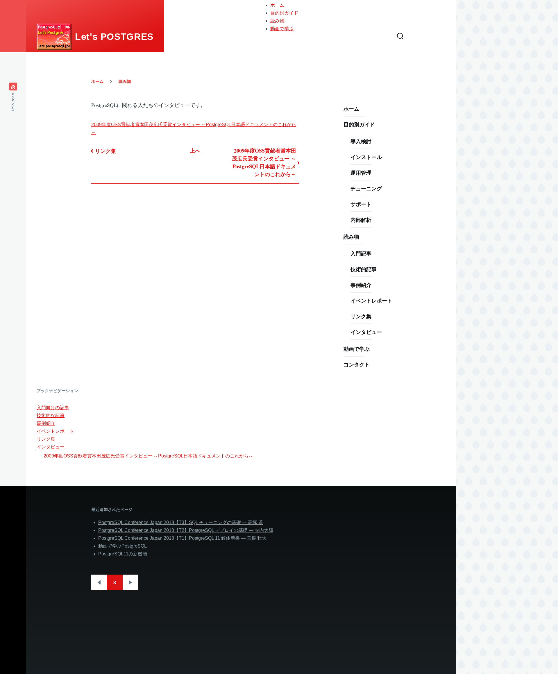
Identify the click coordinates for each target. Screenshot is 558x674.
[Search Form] (400, 36)
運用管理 (360, 172)
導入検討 (360, 141)
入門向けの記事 (53, 407)
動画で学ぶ (282, 28)
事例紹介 (360, 285)
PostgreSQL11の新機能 (122, 553)
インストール (366, 157)
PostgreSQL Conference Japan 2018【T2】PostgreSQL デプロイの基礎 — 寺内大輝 (185, 530)
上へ (195, 150)
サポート (360, 204)
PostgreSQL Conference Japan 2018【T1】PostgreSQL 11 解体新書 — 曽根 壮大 (182, 538)
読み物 (277, 20)
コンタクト (357, 364)
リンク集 (105, 151)
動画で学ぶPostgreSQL (122, 546)
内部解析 (360, 220)
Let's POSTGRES (114, 36)
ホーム (277, 5)
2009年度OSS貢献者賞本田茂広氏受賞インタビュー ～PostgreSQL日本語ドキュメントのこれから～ (264, 162)
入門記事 (360, 253)
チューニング (366, 188)
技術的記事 (363, 269)
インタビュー (366, 332)
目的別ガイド (284, 12)
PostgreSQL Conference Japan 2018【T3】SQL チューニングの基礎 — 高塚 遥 (180, 522)
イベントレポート (371, 300)
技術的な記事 (51, 415)
